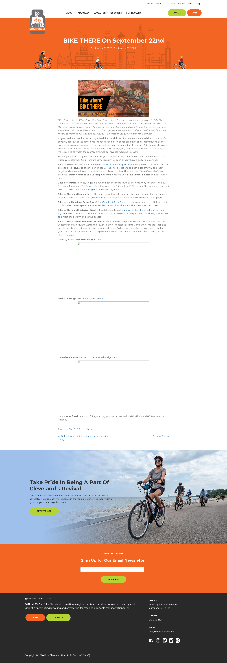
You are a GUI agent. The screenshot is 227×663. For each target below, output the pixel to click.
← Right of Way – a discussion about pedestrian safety (83, 438)
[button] (75, 13)
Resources (116, 13)
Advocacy (83, 13)
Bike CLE (73, 429)
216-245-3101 (155, 619)
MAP (98, 239)
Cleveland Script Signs (114, 202)
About (70, 13)
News (150, 4)
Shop (198, 4)
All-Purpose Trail (91, 186)
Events (159, 4)
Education (100, 13)
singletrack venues (98, 189)
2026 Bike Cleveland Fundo (179, 4)
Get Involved (133, 13)
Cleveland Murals (146, 197)
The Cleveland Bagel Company (119, 164)
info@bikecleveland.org (161, 631)
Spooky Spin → (161, 436)
